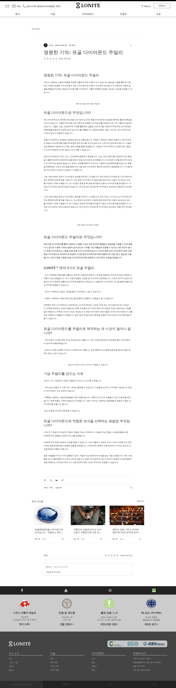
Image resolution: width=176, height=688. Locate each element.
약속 (19, 6)
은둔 (110, 684)
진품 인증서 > (67, 624)
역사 (10, 658)
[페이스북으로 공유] (45, 480)
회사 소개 (24, 624)
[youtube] (66, 590)
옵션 (93, 662)
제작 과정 (53, 662)
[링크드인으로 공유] (56, 480)
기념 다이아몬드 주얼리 (142, 658)
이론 (52, 658)
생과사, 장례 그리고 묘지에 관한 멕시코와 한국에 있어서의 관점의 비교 (126, 531)
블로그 (11, 670)
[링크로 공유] (62, 480)
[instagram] (110, 590)
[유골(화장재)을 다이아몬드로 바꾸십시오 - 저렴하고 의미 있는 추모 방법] (49, 515)
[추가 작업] (130, 45)
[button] (147, 6)
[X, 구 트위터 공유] (51, 480)
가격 (93, 658)
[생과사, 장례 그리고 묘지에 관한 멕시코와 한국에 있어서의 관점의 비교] (127, 515)
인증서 (94, 666)
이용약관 (66, 684)
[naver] (154, 590)
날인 (155, 684)
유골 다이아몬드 (139, 666)
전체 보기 (140, 501)
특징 (93, 670)
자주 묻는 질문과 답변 (141, 670)
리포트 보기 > (151, 624)
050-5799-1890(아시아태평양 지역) (43, 6)
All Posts (36, 28)
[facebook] (22, 590)
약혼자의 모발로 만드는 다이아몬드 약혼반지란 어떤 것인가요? (87, 531)
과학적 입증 (54, 670)
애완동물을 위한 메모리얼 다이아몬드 (147, 662)
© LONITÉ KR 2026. (21, 684)
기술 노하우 (54, 666)
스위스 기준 (13, 662)
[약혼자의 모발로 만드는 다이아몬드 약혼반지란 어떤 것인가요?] (88, 515)
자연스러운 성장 (108, 624)
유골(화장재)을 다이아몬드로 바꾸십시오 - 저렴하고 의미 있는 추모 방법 (49, 531)
